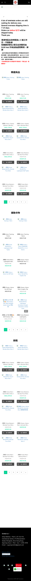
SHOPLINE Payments (18, 578)
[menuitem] (5, 202)
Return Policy (6, 554)
